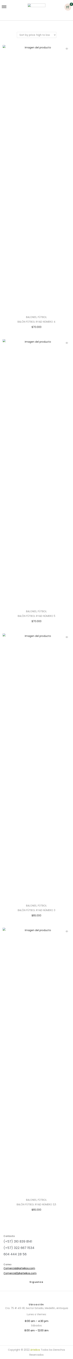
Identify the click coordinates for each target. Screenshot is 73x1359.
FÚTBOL (42, 317)
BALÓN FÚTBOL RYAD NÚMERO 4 (36, 321)
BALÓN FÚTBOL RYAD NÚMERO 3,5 (36, 1204)
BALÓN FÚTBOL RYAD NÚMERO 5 (36, 616)
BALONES (31, 317)
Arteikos (35, 1350)
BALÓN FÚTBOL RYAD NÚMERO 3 (36, 910)
